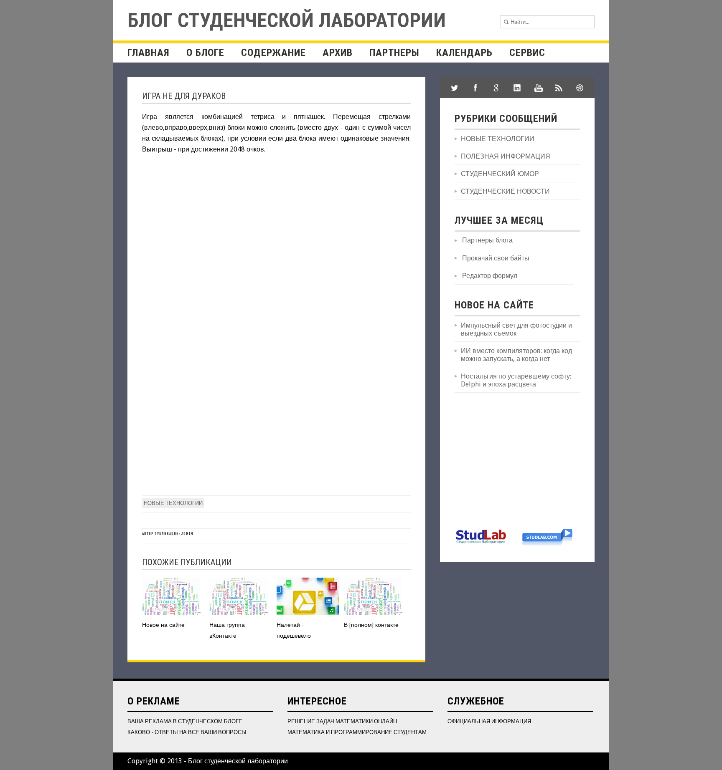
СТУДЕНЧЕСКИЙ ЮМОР (500, 174)
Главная (148, 52)
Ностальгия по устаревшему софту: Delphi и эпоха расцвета (516, 380)
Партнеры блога (487, 240)
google (496, 87)
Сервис (527, 52)
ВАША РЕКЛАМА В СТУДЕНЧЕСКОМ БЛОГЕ (184, 721)
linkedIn (517, 87)
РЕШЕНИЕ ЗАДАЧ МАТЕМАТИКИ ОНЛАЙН (342, 721)
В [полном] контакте (371, 624)
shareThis (559, 87)
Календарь (464, 52)
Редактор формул (489, 276)
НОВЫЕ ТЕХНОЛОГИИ (173, 503)
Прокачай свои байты (495, 258)
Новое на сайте (163, 624)
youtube (538, 87)
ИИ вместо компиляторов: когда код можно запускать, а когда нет (516, 355)
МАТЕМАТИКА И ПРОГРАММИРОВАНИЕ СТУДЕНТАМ (357, 732)
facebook (475, 87)
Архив (338, 52)
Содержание (273, 52)
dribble (579, 87)
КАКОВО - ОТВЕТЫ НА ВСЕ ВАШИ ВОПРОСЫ (187, 732)
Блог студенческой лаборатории (286, 20)
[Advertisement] (517, 459)
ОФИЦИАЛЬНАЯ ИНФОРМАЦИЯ (489, 721)
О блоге (205, 52)
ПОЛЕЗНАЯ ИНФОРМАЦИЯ (505, 156)
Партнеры (394, 52)
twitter (454, 87)
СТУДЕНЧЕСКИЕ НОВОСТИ (505, 191)
